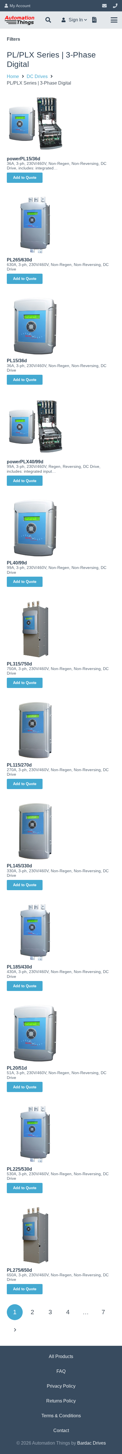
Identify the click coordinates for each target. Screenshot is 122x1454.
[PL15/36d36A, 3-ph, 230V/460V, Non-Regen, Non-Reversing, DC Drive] (61, 326)
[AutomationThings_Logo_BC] (19, 20)
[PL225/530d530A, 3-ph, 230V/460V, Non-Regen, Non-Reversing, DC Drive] (61, 1134)
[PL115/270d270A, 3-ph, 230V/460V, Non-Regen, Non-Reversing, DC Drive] (61, 730)
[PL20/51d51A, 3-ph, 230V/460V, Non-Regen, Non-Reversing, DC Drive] (61, 1033)
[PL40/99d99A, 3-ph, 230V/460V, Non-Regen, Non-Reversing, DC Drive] (61, 527)
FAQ (61, 1371)
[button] (48, 19)
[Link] (104, 5)
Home (13, 76)
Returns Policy (61, 1400)
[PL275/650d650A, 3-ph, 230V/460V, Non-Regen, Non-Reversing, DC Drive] (61, 1235)
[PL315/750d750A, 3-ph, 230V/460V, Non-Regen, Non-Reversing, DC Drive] (61, 629)
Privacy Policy (61, 1386)
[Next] (15, 1330)
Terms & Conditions (61, 1415)
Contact (61, 1430)
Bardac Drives (91, 1443)
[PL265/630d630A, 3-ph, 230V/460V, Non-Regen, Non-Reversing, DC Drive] (61, 224)
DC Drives (37, 76)
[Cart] (94, 20)
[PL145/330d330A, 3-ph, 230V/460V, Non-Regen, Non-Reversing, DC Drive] (61, 831)
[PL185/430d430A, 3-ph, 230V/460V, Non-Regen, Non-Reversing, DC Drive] (61, 932)
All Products (61, 1356)
